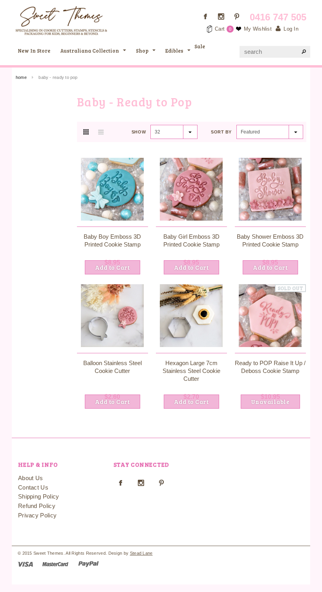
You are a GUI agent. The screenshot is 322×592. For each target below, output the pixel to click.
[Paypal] (88, 563)
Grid (86, 132)
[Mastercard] (55, 563)
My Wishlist (258, 29)
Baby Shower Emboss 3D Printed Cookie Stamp (270, 240)
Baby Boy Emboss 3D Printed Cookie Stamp (112, 240)
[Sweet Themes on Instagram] (221, 16)
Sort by (221, 132)
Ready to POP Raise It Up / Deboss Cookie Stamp (270, 367)
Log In (291, 29)
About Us (30, 478)
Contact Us (33, 487)
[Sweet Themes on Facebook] (205, 16)
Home (21, 77)
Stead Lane (141, 553)
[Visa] (25, 563)
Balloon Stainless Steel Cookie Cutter (112, 367)
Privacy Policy (37, 515)
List (101, 132)
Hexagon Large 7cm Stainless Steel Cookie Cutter (191, 371)
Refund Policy (36, 505)
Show (139, 132)
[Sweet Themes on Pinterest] (237, 16)
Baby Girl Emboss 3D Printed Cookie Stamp (191, 240)
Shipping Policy (38, 496)
